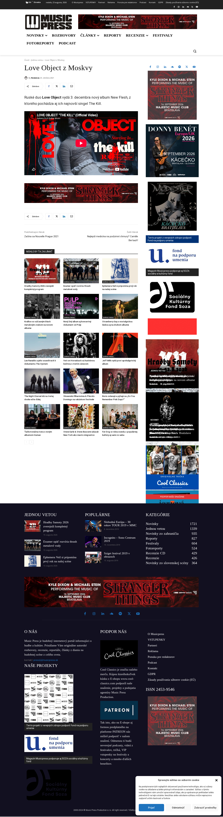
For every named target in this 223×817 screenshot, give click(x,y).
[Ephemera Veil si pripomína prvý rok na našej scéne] (120, 270)
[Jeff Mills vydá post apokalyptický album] (120, 345)
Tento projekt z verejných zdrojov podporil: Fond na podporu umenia (57, 726)
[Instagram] (179, 7)
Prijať (151, 807)
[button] (216, 780)
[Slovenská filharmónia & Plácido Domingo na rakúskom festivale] (81, 380)
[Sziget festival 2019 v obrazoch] (93, 557)
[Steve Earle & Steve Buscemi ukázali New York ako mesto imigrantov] (81, 416)
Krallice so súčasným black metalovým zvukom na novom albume (38, 324)
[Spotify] (179, 67)
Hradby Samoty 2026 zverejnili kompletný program (56, 526)
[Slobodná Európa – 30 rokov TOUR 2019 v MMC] (93, 526)
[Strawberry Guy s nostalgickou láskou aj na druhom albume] (120, 306)
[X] (192, 7)
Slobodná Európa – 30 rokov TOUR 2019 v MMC (120, 523)
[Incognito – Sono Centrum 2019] (93, 541)
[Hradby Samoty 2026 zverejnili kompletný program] (42, 270)
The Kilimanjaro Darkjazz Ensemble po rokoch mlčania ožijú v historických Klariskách (171, 429)
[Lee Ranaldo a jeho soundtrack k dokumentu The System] (42, 345)
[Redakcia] (26, 78)
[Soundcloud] (188, 7)
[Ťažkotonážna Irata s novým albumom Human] (42, 416)
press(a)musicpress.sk (45, 660)
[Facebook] (174, 7)
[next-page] (32, 442)
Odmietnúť (178, 807)
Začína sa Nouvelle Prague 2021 (41, 236)
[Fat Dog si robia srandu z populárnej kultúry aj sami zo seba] (120, 416)
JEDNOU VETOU (40, 514)
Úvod (26, 60)
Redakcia (35, 78)
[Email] (71, 86)
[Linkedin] (183, 7)
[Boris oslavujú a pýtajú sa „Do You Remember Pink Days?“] (120, 380)
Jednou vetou (37, 60)
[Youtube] (197, 7)
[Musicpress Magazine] (48, 22)
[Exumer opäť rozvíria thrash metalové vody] (81, 270)
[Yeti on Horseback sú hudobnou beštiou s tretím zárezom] (81, 345)
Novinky (155, 420)
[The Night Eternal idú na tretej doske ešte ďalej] (42, 380)
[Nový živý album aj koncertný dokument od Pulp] (81, 306)
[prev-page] (26, 442)
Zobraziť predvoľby (205, 807)
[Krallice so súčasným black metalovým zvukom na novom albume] (42, 306)
